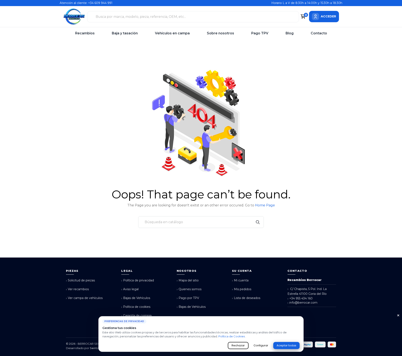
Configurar (261, 345)
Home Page (265, 205)
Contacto (319, 33)
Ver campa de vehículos (84, 298)
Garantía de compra (136, 316)
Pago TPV (259, 33)
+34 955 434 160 (300, 298)
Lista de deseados (246, 298)
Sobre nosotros (220, 33)
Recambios (85, 33)
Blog (290, 33)
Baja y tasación (125, 33)
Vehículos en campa (172, 33)
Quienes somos (189, 289)
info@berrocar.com (302, 303)
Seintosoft (97, 348)
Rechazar (238, 345)
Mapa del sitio (188, 280)
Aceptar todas (286, 345)
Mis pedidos (241, 289)
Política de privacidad (137, 280)
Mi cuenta (240, 280)
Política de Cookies (231, 336)
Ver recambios (77, 289)
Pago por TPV (188, 298)
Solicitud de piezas (80, 280)
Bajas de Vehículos (135, 298)
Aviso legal (130, 289)
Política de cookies (135, 307)
